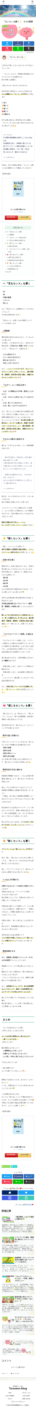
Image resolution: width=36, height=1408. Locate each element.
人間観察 (11, 234)
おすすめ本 (7, 1166)
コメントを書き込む (18, 1367)
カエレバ (21, 211)
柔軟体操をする (13, 269)
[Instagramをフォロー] (10, 1198)
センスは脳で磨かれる (18, 209)
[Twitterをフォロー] (26, 1192)
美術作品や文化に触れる (16, 260)
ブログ (15, 1166)
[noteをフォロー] (26, 1198)
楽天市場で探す (11, 217)
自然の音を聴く (13, 246)
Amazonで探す (24, 217)
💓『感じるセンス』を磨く (15, 254)
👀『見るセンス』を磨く (14, 232)
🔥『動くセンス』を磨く (14, 263)
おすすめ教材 (10, 1396)
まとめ (9, 272)
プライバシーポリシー (18, 1401)
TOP (9, 1393)
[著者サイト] (10, 1192)
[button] (32, 656)
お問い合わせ (26, 1399)
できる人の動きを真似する (16, 240)
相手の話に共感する (14, 257)
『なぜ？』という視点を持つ (17, 237)
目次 (15, 228)
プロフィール (26, 1393)
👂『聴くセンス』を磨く (14, 243)
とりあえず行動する (14, 266)
